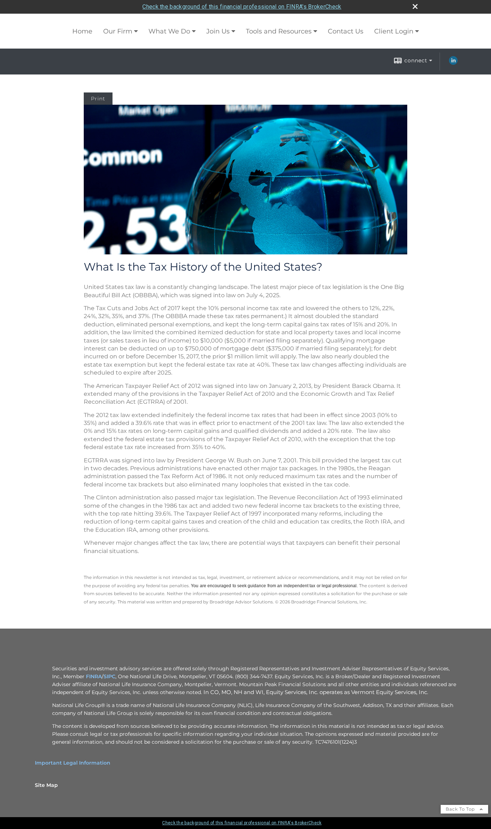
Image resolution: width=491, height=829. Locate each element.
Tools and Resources (279, 31)
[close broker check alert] (415, 6)
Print (98, 98)
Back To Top (461, 809)
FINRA (94, 676)
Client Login (393, 31)
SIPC (109, 676)
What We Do (169, 31)
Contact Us (345, 31)
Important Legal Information (72, 763)
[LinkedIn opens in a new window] (453, 63)
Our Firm (117, 31)
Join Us (218, 31)
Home (82, 31)
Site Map (46, 785)
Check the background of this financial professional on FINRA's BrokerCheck (241, 6)
